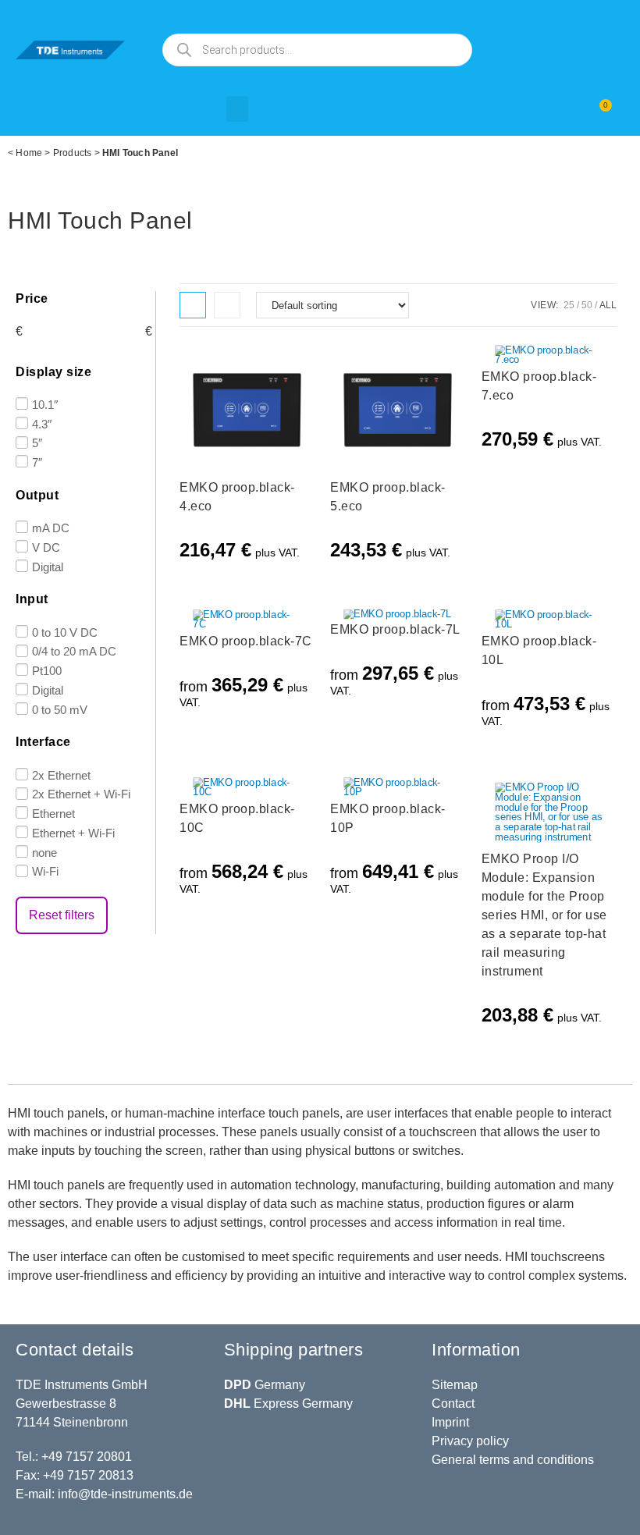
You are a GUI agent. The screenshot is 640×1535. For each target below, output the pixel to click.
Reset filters (61, 915)
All (608, 305)
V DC (46, 547)
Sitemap (455, 1384)
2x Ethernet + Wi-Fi (81, 794)
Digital (47, 566)
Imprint (450, 1422)
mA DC (50, 528)
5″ (37, 442)
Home (29, 152)
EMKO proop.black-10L (539, 650)
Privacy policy (470, 1441)
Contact (453, 1403)
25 (569, 305)
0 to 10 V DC (65, 631)
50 (586, 305)
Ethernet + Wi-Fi (73, 833)
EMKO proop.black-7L (395, 629)
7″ (37, 462)
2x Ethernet (61, 774)
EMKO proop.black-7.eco (539, 386)
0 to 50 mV (59, 709)
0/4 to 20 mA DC (74, 651)
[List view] (227, 305)
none (44, 851)
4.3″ (42, 423)
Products (72, 152)
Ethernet (53, 813)
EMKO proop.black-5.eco (388, 497)
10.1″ (45, 404)
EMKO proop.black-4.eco (237, 497)
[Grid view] (193, 305)
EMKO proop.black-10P (388, 818)
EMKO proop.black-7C (246, 641)
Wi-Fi (45, 871)
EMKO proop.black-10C (237, 818)
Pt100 (47, 670)
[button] (237, 109)
